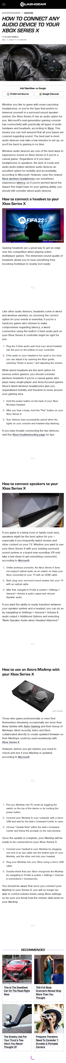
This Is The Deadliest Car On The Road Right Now (17, 991)
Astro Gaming (57, 711)
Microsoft (23, 560)
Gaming (28, 13)
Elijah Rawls (11, 37)
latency (21, 182)
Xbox (51, 128)
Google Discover (51, 94)
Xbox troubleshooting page (29, 434)
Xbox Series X (10, 742)
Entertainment (11, 13)
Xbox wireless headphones (18, 178)
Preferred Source (19, 94)
